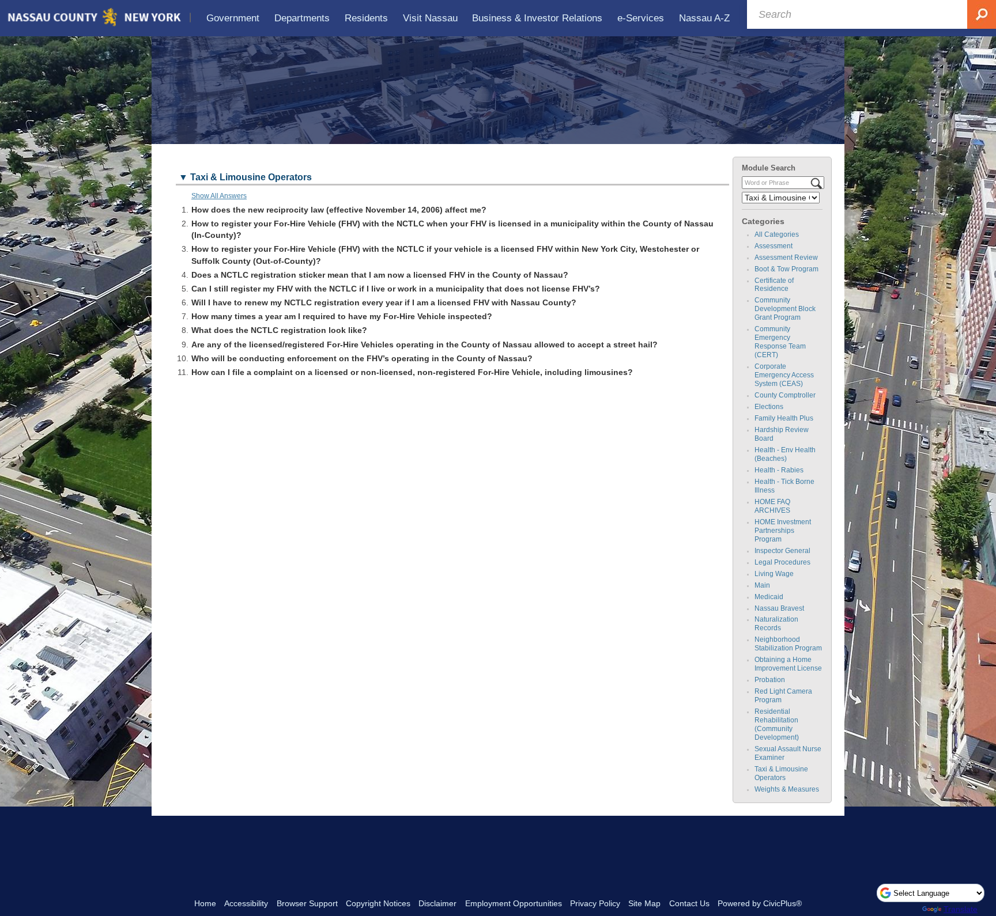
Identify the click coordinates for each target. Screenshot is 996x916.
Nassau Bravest (779, 608)
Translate (961, 909)
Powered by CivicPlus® (760, 903)
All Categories (776, 234)
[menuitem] (233, 18)
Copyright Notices (378, 903)
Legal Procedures (782, 562)
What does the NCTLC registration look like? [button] (279, 330)
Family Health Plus (783, 418)
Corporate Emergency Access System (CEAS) (784, 375)
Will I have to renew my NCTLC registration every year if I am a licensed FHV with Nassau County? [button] (383, 302)
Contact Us (689, 903)
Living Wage (774, 573)
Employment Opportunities (513, 903)
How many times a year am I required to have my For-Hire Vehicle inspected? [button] (341, 316)
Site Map (644, 903)
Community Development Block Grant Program (785, 309)
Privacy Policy (595, 903)
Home (205, 903)
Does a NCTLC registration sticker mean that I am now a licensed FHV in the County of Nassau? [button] (379, 274)
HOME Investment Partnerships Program (782, 530)
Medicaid (768, 596)
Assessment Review (786, 257)
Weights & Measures (786, 789)
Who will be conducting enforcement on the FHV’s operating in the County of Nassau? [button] (362, 358)
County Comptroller (785, 395)
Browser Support (307, 903)
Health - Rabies (778, 470)
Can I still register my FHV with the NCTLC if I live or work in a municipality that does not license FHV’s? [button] (395, 288)
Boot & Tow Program (786, 269)
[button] (452, 178)
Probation (769, 679)
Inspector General (782, 550)
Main (762, 585)
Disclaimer (437, 903)
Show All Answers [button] (219, 195)
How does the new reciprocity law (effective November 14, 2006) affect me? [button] (338, 209)
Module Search (768, 168)
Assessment (773, 246)
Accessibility (246, 903)
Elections (768, 406)
